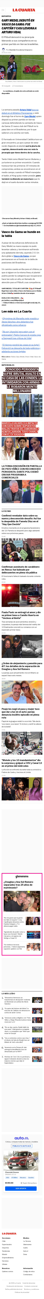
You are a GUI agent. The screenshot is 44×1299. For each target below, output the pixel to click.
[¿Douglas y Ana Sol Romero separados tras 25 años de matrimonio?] (22, 901)
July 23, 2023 (35, 225)
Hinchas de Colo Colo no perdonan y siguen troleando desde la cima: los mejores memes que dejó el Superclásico (17, 1060)
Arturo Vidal (29, 356)
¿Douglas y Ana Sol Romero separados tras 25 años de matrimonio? (18, 885)
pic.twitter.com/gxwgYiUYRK (30, 223)
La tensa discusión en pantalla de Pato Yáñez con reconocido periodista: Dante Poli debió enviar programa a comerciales (22, 472)
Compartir (7, 86)
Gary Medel (20, 356)
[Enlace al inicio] (22, 877)
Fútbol (13, 356)
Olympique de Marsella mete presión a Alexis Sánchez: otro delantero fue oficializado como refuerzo (20, 321)
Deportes (6, 16)
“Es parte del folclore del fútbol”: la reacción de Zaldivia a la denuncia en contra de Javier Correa (17, 1010)
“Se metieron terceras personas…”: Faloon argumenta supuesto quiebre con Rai (14, 947)
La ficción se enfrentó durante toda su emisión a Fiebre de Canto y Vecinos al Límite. (21, 771)
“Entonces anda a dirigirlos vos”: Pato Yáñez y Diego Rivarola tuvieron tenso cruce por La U (18, 1020)
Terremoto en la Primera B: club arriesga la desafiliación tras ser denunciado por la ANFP (16, 1049)
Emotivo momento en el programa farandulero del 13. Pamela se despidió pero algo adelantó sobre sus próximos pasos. (21, 531)
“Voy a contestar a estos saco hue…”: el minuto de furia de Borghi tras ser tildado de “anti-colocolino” (17, 1040)
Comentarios (18, 86)
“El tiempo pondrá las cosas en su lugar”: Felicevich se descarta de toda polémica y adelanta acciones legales (21, 348)
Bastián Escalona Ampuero (20, 50)
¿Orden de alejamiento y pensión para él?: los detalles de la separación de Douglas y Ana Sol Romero (22, 666)
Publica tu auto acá (21, 1146)
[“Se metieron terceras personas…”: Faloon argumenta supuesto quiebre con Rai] (33, 947)
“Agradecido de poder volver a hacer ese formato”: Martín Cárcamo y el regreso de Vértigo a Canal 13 (14, 935)
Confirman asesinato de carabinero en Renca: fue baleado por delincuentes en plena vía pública (20, 569)
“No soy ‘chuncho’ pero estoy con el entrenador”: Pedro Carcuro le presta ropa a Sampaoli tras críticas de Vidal (21, 335)
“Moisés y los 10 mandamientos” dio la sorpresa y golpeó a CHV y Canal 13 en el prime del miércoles (22, 763)
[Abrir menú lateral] (3, 10)
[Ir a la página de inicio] (24, 10)
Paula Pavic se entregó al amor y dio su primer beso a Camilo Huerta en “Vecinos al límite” (21, 615)
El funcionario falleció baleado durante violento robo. (21, 577)
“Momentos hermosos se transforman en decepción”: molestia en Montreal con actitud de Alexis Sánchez (17, 1001)
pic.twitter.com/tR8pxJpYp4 (13, 300)
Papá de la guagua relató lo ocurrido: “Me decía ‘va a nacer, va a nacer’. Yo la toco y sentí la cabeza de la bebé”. (21, 724)
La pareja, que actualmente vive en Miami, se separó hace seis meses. (20, 674)
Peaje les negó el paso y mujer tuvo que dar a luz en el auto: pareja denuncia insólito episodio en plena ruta (20, 713)
